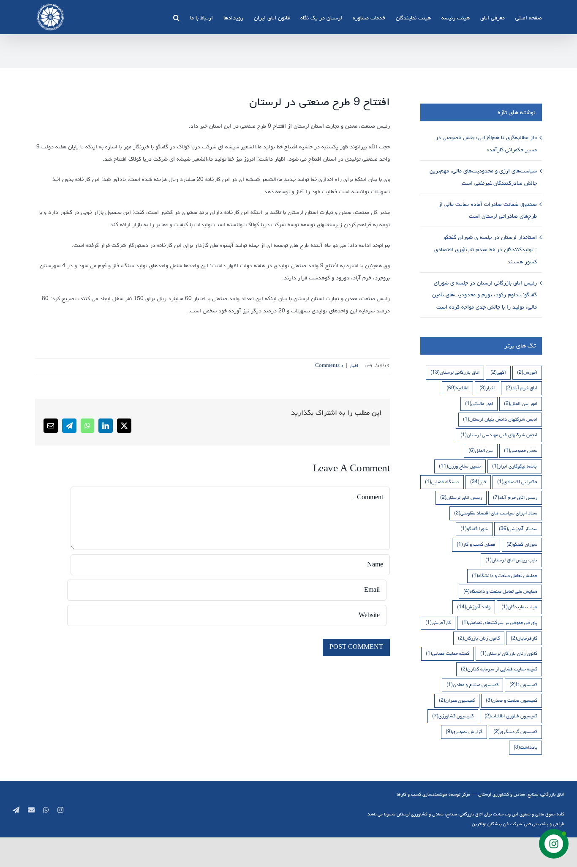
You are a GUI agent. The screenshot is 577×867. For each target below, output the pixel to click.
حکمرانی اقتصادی (517, 482)
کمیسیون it (523, 684)
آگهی (498, 372)
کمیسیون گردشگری (515, 731)
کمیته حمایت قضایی (447, 653)
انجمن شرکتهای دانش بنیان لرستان (500, 419)
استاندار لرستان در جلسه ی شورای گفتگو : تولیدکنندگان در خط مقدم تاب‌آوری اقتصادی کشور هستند (485, 249)
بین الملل (480, 450)
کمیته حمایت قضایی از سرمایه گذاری (499, 669)
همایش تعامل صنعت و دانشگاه (504, 575)
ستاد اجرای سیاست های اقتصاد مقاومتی (495, 513)
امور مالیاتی (479, 403)
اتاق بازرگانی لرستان (454, 372)
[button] (176, 17)
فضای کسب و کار (476, 544)
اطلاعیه (457, 388)
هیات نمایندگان (519, 607)
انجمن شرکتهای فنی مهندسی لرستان (498, 435)
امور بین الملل (520, 403)
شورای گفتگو (521, 544)
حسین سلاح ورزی (460, 466)
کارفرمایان (524, 638)
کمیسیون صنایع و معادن (472, 684)
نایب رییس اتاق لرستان (511, 560)
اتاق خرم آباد (521, 388)
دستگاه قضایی (442, 482)
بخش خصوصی (520, 450)
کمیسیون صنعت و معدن (511, 700)
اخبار (353, 365)
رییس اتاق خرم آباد (515, 497)
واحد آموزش (473, 607)
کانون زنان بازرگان (479, 638)
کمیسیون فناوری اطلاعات (510, 716)
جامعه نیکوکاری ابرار (514, 466)
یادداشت (525, 747)
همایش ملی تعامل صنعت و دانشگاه (500, 591)
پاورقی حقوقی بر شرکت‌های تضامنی (499, 622)
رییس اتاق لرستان (461, 497)
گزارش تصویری (464, 731)
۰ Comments (329, 365)
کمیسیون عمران (457, 700)
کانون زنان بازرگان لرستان (508, 653)
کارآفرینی (438, 622)
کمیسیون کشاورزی (453, 716)
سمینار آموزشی (518, 528)
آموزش (527, 372)
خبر (478, 482)
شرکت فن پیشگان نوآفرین (497, 823)
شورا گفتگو (474, 528)
